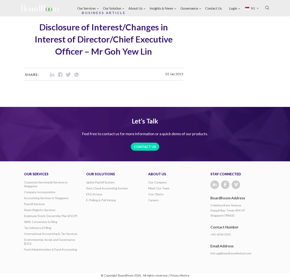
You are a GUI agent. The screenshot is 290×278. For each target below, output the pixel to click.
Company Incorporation (39, 192)
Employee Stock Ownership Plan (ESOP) (50, 216)
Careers (153, 200)
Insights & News (161, 8)
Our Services (86, 8)
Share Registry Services (39, 210)
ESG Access (94, 194)
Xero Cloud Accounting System (107, 188)
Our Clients (156, 194)
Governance (189, 8)
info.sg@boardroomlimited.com (230, 253)
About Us (135, 8)
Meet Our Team (158, 188)
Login (233, 8)
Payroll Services (34, 204)
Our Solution (112, 8)
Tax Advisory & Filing (37, 228)
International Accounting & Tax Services (50, 233)
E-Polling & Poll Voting (101, 200)
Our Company (157, 182)
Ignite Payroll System (100, 182)
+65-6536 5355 (220, 234)
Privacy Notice (179, 275)
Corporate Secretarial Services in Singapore (46, 184)
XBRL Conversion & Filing (40, 222)
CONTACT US (145, 147)
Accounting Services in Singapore (46, 198)
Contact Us (213, 8)
